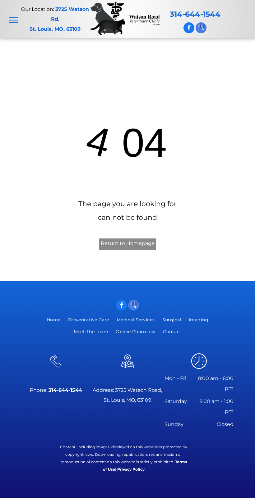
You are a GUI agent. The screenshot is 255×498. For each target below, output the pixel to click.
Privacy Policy (131, 469)
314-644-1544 (195, 14)
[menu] (14, 20)
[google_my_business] (201, 28)
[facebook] (188, 28)
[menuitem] (53, 320)
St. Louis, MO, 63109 (55, 29)
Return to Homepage (128, 243)
